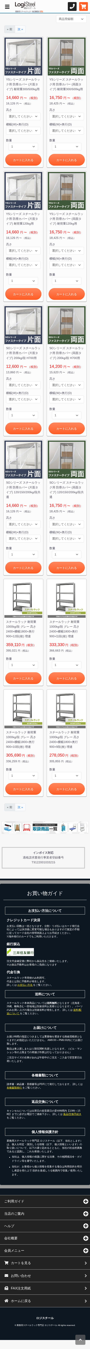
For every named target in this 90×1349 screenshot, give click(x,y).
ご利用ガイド (14, 1201)
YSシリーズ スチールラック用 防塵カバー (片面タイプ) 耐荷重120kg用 (23, 218)
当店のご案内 (14, 1213)
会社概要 (11, 1238)
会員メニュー (14, 1250)
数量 (9, 140)
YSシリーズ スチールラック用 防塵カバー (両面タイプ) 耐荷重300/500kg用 (66, 84)
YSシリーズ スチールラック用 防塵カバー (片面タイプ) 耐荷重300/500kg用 (23, 84)
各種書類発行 (14, 1087)
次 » (20, 29)
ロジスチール (45, 1318)
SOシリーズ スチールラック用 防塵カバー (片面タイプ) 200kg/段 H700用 (23, 352)
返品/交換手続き (72, 1114)
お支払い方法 (25, 984)
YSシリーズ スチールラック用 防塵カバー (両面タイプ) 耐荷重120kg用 (66, 218)
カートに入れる (23, 160)
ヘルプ (9, 1226)
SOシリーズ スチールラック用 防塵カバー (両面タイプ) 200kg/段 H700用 (66, 352)
